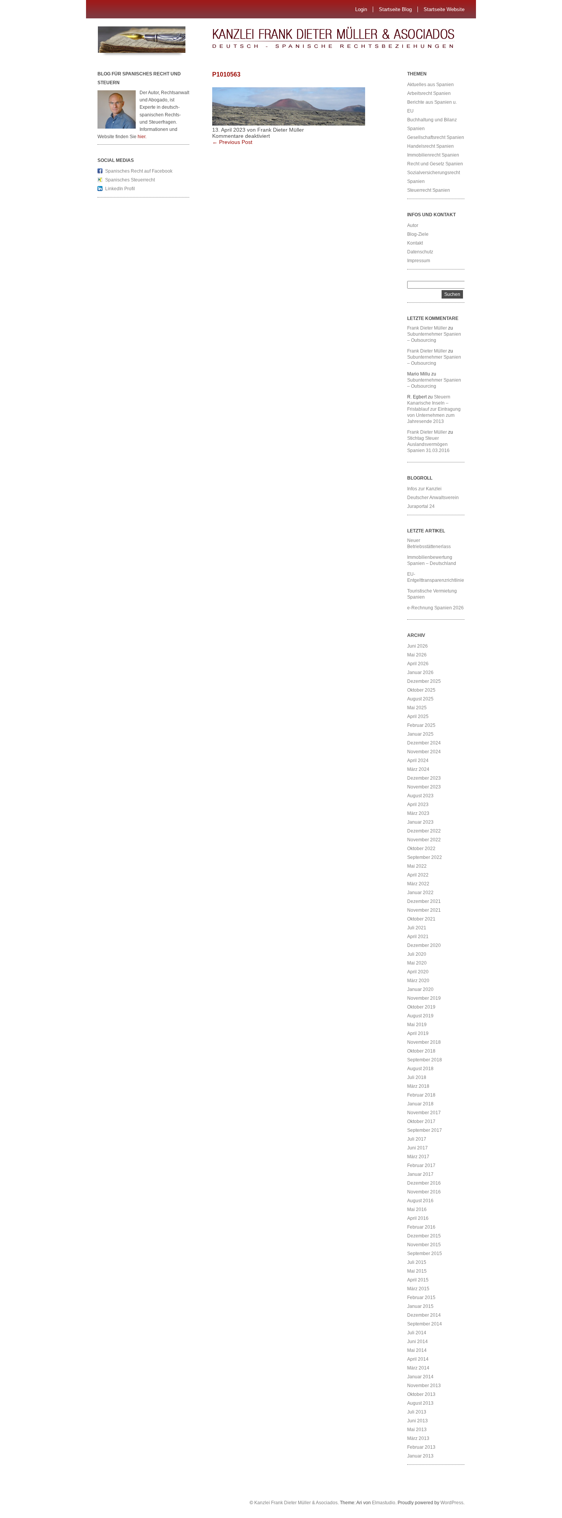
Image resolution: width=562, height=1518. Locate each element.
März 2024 (418, 769)
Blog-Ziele (418, 234)
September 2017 (424, 1130)
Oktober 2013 (421, 1394)
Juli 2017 (416, 1139)
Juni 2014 (417, 1341)
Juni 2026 (417, 646)
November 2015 (424, 1244)
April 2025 (418, 716)
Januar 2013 (420, 1456)
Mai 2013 (417, 1429)
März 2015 (418, 1288)
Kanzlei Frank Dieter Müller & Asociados (296, 1502)
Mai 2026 (417, 655)
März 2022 (418, 883)
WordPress (451, 1502)
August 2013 (420, 1403)
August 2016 (420, 1200)
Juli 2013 (416, 1412)
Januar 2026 (420, 672)
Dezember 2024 (424, 743)
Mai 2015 (417, 1271)
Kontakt (415, 243)
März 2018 (418, 1086)
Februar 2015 (421, 1297)
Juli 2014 (416, 1332)
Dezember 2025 (424, 681)
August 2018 (420, 1068)
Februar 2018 (421, 1095)
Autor (412, 225)
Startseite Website (444, 9)
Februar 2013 (421, 1447)
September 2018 (424, 1060)
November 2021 (424, 910)
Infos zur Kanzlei (424, 488)
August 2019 (420, 1016)
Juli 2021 (416, 927)
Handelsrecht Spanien (430, 146)
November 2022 (424, 839)
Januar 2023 (420, 822)
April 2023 (418, 804)
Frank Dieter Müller (427, 328)
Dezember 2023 (424, 778)
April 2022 (418, 875)
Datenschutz (420, 252)
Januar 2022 (420, 892)
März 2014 (418, 1368)
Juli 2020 (416, 954)
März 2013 (418, 1438)
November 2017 (424, 1112)
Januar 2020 (420, 989)
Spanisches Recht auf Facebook (138, 171)
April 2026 (418, 663)
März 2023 (418, 813)
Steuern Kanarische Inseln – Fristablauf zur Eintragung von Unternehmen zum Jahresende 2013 (434, 409)
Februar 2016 (421, 1227)
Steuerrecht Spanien (428, 190)
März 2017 (418, 1156)
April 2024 (418, 760)
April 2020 (418, 971)
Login (361, 9)
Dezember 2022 (424, 831)
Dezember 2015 (424, 1236)
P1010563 (226, 74)
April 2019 (418, 1033)
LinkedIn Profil (120, 188)
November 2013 (424, 1385)
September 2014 (424, 1324)
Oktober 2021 (421, 919)
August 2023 (420, 795)
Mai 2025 (417, 707)
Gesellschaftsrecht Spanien (435, 137)
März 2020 (418, 980)
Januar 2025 (420, 734)
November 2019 (424, 998)
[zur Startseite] (348, 40)
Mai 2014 (417, 1350)
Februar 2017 (421, 1165)
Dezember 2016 (424, 1183)
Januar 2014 (420, 1376)
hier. (142, 136)
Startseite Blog (395, 9)
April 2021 (418, 936)
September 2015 (424, 1253)
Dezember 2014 (424, 1315)
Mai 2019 (417, 1024)
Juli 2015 (416, 1262)
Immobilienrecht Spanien (433, 155)
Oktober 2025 (421, 690)
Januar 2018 (420, 1104)
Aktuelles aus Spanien (430, 84)
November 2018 (424, 1042)
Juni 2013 (417, 1420)
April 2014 (418, 1359)
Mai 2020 (417, 963)
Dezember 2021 (424, 901)
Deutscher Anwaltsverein (433, 497)
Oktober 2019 (421, 1007)
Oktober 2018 (421, 1051)
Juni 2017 (417, 1148)
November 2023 (424, 787)
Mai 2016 (417, 1209)
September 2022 (424, 857)
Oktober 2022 (421, 848)
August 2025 (420, 699)
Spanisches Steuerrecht (130, 180)
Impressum (418, 260)
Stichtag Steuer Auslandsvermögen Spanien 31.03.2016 (428, 444)
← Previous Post (232, 142)
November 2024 (424, 751)
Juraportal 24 (421, 506)
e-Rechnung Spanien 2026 (435, 607)
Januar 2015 (420, 1306)
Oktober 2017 (421, 1121)
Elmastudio (383, 1502)
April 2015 (418, 1280)
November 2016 (424, 1192)
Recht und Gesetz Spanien (435, 163)
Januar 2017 (420, 1174)
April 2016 (418, 1218)
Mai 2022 (417, 866)
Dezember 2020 (424, 945)
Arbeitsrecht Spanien (429, 93)
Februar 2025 (421, 725)
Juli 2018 (416, 1077)
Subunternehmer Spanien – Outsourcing (434, 337)
